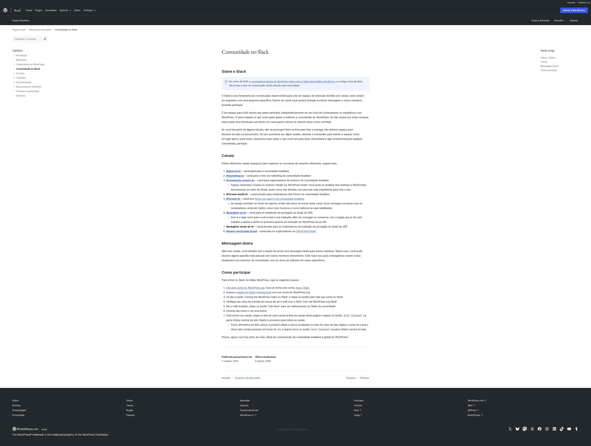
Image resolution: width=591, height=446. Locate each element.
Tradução (21, 77)
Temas (129, 405)
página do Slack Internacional (254, 292)
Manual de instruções (40, 29)
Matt (471, 405)
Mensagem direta (549, 66)
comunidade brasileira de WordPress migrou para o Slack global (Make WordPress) (293, 81)
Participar (359, 400)
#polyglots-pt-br (236, 212)
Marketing (21, 60)
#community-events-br (240, 180)
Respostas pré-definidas (28, 86)
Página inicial (18, 29)
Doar (358, 410)
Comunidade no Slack (28, 69)
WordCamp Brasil (306, 231)
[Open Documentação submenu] (14, 82)
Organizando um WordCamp (30, 64)
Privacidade (18, 415)
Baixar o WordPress (574, 10)
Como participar (549, 70)
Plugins (129, 410)
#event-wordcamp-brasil (241, 231)
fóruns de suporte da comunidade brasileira (279, 198)
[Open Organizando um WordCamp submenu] (14, 64)
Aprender (245, 400)
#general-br (233, 171)
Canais (544, 61)
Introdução (21, 55)
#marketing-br (235, 175)
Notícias (16, 405)
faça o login (302, 287)
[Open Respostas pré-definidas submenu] (14, 87)
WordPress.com (477, 400)
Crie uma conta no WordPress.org (245, 287)
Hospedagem (19, 410)
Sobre (15, 400)
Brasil (44, 429)
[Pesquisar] (45, 39)
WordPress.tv (248, 415)
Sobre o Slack (548, 57)
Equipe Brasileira (20, 20)
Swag (358, 415)
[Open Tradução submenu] (14, 78)
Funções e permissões (27, 91)
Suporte (244, 405)
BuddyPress (475, 415)
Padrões (130, 415)
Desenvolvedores (249, 410)
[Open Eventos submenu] (14, 73)
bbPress (473, 410)
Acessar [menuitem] (571, 2)
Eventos (20, 73)
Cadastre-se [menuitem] (583, 2)
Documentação (24, 82)
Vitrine (129, 400)
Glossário (21, 95)
